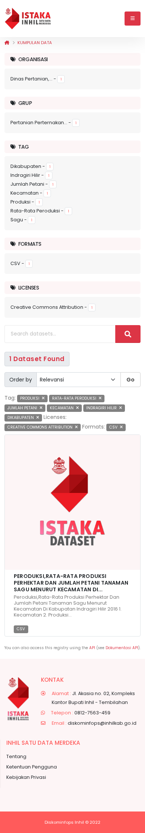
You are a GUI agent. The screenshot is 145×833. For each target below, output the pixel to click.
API (92, 647)
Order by (20, 379)
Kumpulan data (34, 43)
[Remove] (43, 398)
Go (130, 379)
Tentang (16, 756)
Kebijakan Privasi (26, 777)
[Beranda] (6, 43)
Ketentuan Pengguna (31, 767)
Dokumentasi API (122, 647)
